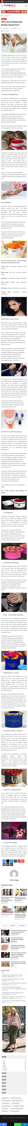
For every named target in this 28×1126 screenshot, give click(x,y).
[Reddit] (22, 861)
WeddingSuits (5, 1111)
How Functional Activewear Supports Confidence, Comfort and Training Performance (19, 955)
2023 (4, 1080)
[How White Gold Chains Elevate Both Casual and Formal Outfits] (5, 947)
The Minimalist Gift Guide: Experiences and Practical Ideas (18, 963)
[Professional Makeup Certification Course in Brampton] (5, 940)
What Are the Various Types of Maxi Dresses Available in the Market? (7, 899)
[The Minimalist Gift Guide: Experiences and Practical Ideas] (5, 964)
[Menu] (2, 6)
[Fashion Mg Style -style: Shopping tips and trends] (10, 6)
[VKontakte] (4, 864)
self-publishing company (18, 1106)
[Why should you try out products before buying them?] (21, 892)
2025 (4, 1073)
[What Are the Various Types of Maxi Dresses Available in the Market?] (7, 892)
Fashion (8, 15)
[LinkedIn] (11, 861)
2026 (4, 1057)
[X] (7, 861)
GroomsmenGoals (15, 1103)
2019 (4, 1093)
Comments (22, 925)
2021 (4, 1086)
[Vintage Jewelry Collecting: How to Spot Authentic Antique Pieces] (5, 933)
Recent (5, 925)
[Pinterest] (19, 861)
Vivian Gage (5, 28)
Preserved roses (5, 435)
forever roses (9, 75)
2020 (4, 1089)
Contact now (14, 1120)
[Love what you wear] (7, 909)
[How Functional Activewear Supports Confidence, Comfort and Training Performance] (5, 955)
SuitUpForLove (5, 1108)
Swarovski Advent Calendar (17, 1108)
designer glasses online (16, 1098)
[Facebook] (4, 861)
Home (3, 15)
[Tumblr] (15, 861)
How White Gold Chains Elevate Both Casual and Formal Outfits (18, 947)
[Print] (11, 864)
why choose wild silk (14, 1111)
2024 (4, 1076)
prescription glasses (6, 1106)
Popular (13, 925)
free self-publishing (6, 1100)
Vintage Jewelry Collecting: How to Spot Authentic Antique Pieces (19, 932)
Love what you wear (6, 914)
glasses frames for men (18, 1100)
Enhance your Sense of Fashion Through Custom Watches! (20, 915)
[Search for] (26, 6)
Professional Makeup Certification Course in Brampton (17, 939)
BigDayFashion (5, 1098)
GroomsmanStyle (5, 1103)
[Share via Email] (7, 864)
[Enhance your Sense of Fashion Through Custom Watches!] (21, 909)
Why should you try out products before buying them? (20, 898)
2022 (4, 1083)
